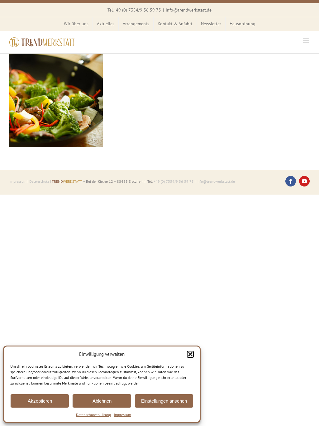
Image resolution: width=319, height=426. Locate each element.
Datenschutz (39, 181)
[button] (190, 354)
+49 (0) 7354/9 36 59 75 (137, 10)
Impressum (122, 414)
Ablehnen (102, 401)
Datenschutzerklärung (93, 414)
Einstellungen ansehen (164, 401)
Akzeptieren (40, 401)
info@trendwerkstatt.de (189, 10)
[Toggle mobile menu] (306, 40)
